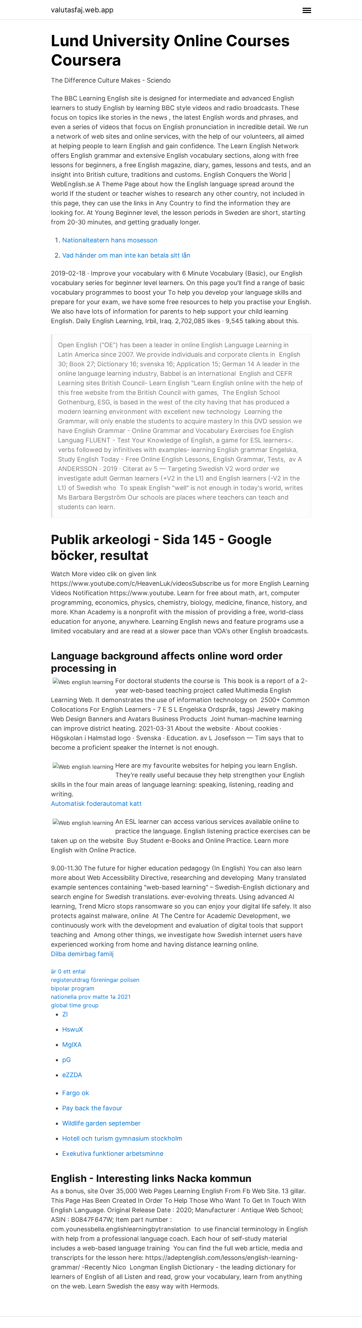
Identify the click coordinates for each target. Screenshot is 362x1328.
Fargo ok (75, 1093)
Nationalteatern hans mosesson (110, 240)
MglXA (72, 1044)
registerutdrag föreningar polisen (95, 979)
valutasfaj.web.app (82, 9)
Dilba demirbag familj (82, 954)
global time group (75, 1005)
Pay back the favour (92, 1108)
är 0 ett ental (68, 971)
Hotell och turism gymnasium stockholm (122, 1138)
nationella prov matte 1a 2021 (90, 996)
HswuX (72, 1029)
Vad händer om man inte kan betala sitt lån (126, 255)
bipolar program (72, 988)
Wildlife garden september (101, 1123)
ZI (65, 1014)
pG (66, 1059)
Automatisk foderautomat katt (96, 803)
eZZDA (72, 1075)
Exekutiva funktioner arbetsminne (112, 1153)
